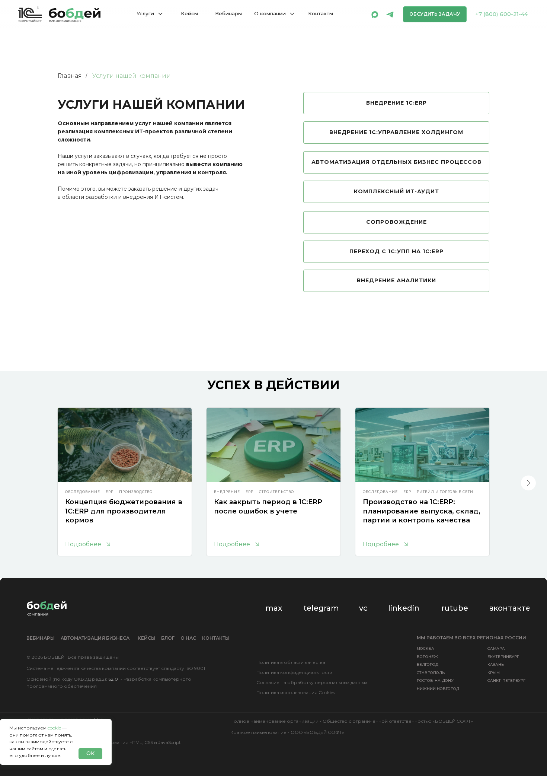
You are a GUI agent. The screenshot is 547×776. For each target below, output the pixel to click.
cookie (54, 728)
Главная (70, 75)
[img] (375, 14)
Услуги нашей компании (131, 75)
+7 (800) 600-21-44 (501, 14)
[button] (435, 14)
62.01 (113, 679)
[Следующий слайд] (528, 483)
